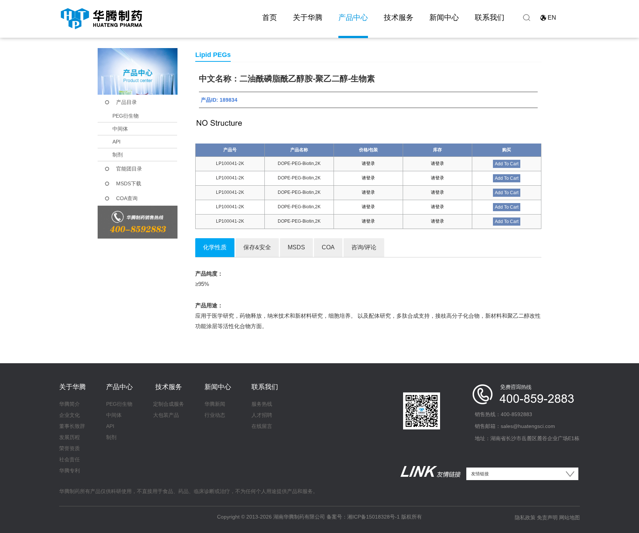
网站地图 (569, 517)
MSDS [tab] (296, 247)
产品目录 (126, 102)
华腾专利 (69, 470)
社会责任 (69, 459)
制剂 (117, 155)
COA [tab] (328, 247)
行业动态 (214, 415)
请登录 (368, 163)
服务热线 (261, 404)
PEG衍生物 (125, 116)
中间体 (120, 129)
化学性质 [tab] (215, 247)
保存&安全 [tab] (257, 247)
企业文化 (69, 415)
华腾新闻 (214, 404)
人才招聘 (261, 415)
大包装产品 (166, 415)
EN (552, 17)
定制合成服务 (168, 404)
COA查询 (127, 198)
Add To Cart (506, 163)
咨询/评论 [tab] (363, 247)
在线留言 (261, 426)
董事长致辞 (72, 426)
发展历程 (69, 437)
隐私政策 (525, 517)
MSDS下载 (128, 183)
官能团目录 (129, 169)
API (116, 142)
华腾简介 (69, 404)
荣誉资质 (69, 448)
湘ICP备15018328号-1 (373, 517)
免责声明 (547, 517)
